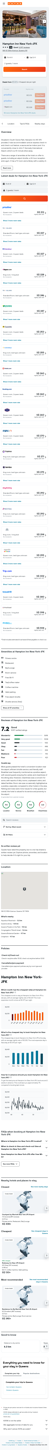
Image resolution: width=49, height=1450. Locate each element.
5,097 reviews (24, 47)
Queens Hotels (22, 1445)
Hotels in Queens (12, 1390)
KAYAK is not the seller (12, 1420)
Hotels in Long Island (8, 1445)
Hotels (19, 1441)
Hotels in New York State (32, 1443)
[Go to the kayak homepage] (15, 3)
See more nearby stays (39, 1187)
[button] (3, 3)
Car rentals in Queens (13, 1387)
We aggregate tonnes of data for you (18, 1425)
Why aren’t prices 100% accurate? (17, 1429)
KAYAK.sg (12, 1441)
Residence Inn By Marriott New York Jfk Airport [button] (19, 1309)
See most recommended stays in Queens (39, 1280)
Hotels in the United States (14, 1443)
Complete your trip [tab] (12, 1373)
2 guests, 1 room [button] (11, 63)
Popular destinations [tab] (31, 1373)
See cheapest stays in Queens (39, 1232)
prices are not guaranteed (11, 1414)
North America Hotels (30, 1441)
